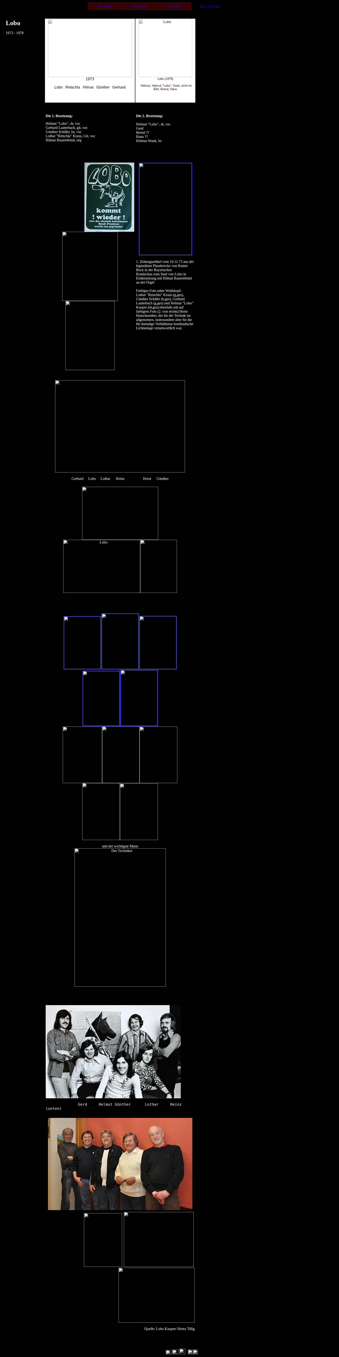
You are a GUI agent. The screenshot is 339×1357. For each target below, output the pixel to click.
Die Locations (210, 6)
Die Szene (174, 6)
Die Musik (105, 6)
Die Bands (139, 6)
